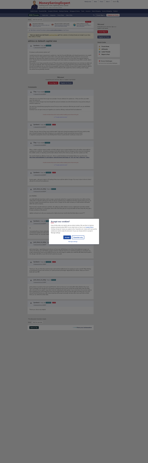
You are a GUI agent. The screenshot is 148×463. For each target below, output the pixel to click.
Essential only (78, 237)
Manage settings (72, 241)
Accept (67, 237)
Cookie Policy (89, 227)
